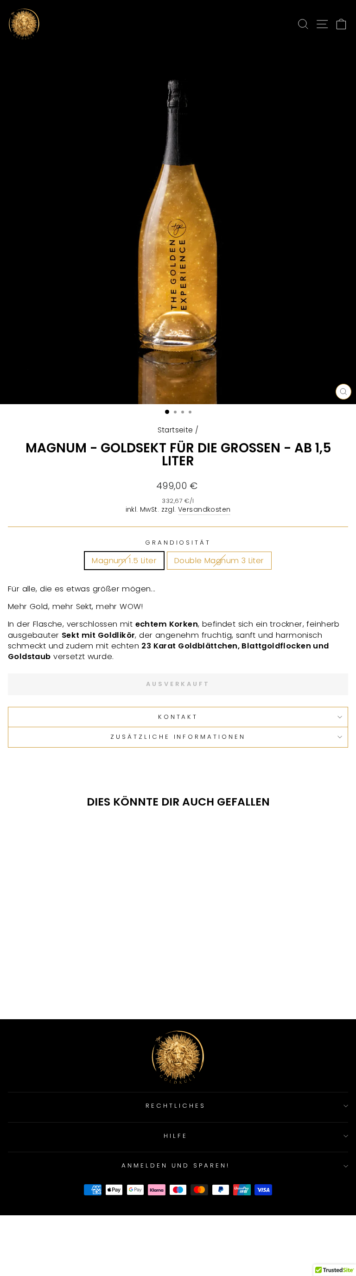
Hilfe (176, 1135)
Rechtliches (176, 1105)
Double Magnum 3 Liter (219, 560)
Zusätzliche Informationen (178, 736)
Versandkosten (204, 509)
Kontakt (178, 716)
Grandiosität (178, 543)
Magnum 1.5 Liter (124, 560)
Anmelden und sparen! (175, 1165)
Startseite (175, 430)
